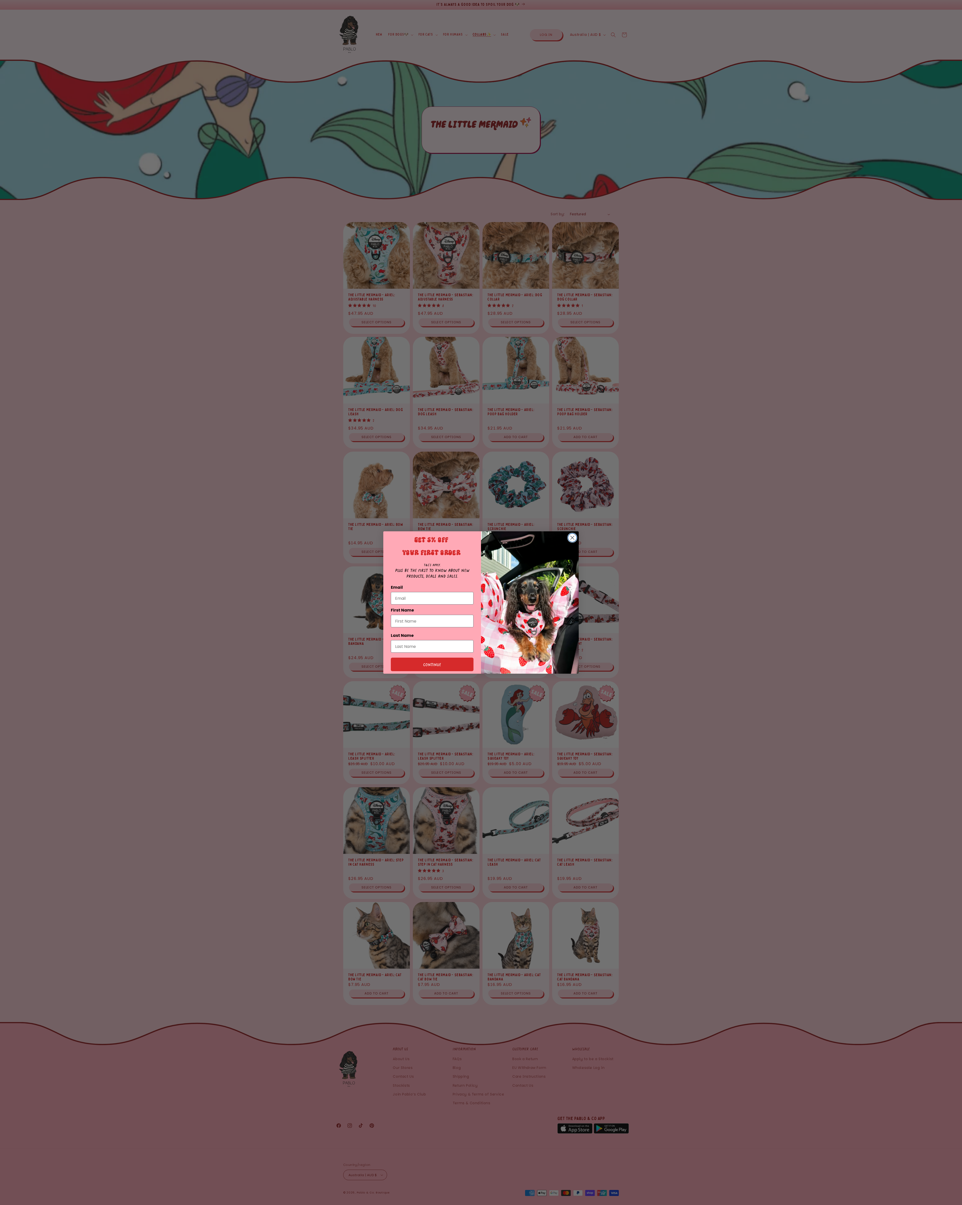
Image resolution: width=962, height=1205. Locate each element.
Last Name (402, 635)
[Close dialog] (572, 537)
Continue (432, 664)
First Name (402, 610)
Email (397, 587)
